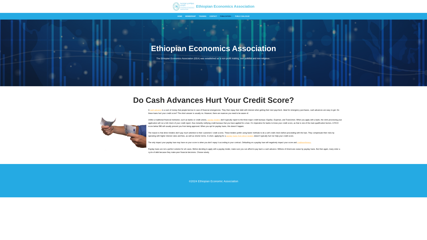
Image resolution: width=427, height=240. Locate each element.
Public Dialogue (242, 16)
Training (202, 16)
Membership (190, 16)
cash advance (155, 110)
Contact (213, 16)
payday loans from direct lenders (240, 136)
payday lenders (213, 120)
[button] (231, 16)
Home (179, 16)
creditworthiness (304, 142)
